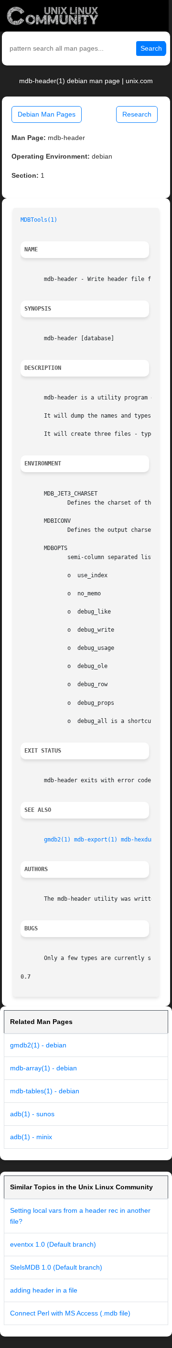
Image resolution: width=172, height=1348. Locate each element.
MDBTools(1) (39, 219)
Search (151, 48)
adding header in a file (43, 1290)
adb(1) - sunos (32, 1114)
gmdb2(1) (57, 839)
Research (136, 114)
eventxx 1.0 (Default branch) (53, 1244)
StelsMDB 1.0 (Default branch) (56, 1267)
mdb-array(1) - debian (43, 1068)
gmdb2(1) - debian (38, 1045)
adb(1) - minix (31, 1137)
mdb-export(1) (96, 839)
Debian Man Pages (46, 114)
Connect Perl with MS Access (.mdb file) (70, 1313)
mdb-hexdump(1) (144, 839)
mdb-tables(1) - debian (44, 1091)
